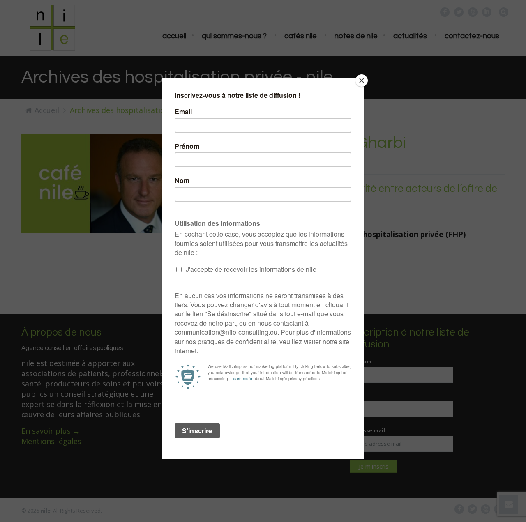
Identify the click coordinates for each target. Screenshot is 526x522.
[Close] (361, 80)
